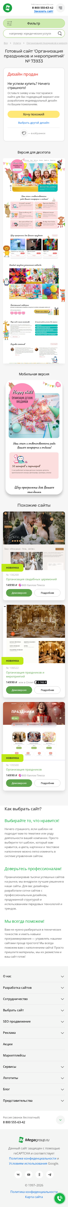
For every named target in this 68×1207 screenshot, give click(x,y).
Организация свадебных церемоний (31, 579)
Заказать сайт (43, 11)
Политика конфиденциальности (34, 1192)
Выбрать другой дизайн (33, 122)
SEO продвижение (17, 1021)
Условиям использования (28, 1163)
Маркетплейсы (14, 1055)
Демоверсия (19, 592)
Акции (8, 1044)
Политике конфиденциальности (32, 1158)
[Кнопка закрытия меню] (65, 3)
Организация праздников (24, 769)
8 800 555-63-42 (42, 7)
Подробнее (47, 592)
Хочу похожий (33, 114)
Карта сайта (34, 1197)
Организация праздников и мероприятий (25, 674)
